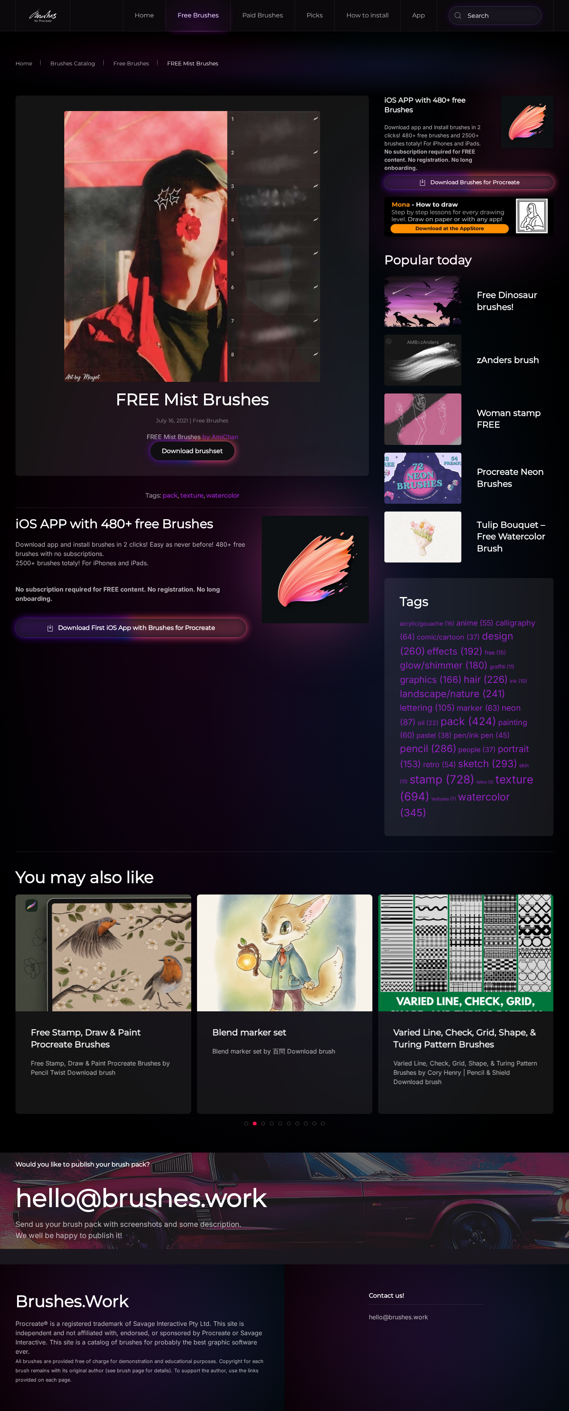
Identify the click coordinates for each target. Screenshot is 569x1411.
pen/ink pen (482, 735)
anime (475, 623)
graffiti (502, 667)
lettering (427, 708)
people (477, 750)
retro (439, 764)
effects (455, 651)
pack (170, 495)
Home (144, 15)
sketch (487, 764)
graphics (431, 679)
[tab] (246, 1123)
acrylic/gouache (427, 623)
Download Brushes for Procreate (474, 182)
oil (428, 723)
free (495, 652)
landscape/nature (452, 694)
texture (192, 495)
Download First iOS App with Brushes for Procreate (136, 627)
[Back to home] (43, 15)
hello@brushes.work (140, 1198)
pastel (434, 735)
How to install (367, 15)
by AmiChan (220, 437)
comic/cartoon (448, 637)
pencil (428, 748)
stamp (442, 779)
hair (486, 679)
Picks (315, 15)
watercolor (222, 495)
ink (518, 681)
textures (444, 799)
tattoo (485, 782)
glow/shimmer (444, 665)
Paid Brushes (262, 15)
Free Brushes (198, 15)
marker (478, 708)
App (418, 15)
